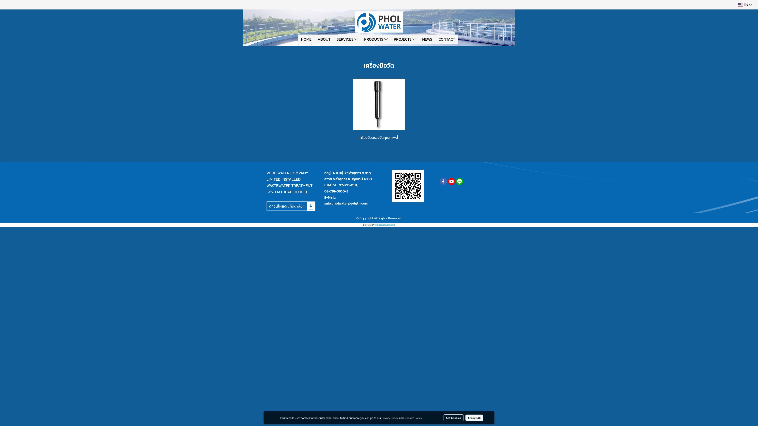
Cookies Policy (413, 417)
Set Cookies (453, 417)
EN (746, 4)
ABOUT (324, 39)
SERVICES (346, 39)
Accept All (474, 417)
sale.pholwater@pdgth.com (346, 203)
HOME (306, 39)
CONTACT (446, 39)
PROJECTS (403, 39)
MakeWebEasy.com (385, 224)
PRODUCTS (374, 39)
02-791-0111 (348, 185)
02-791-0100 (334, 191)
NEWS (427, 39)
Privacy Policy (390, 417)
